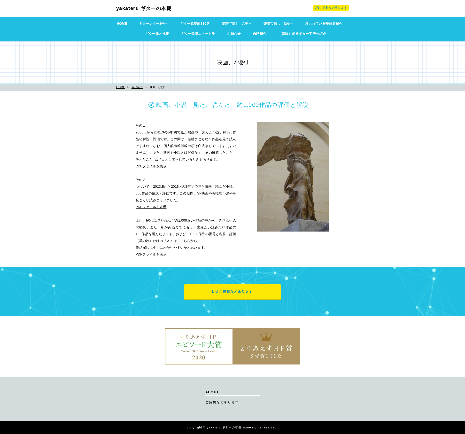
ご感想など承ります (333, 7)
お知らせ (234, 34)
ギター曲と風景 (157, 34)
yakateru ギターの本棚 (144, 8)
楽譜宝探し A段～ (236, 23)
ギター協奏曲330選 (195, 23)
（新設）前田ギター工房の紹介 (302, 34)
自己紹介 (259, 34)
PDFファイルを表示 (151, 166)
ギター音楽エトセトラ (198, 34)
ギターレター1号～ (153, 23)
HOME (122, 23)
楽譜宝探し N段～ (278, 23)
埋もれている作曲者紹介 (323, 23)
